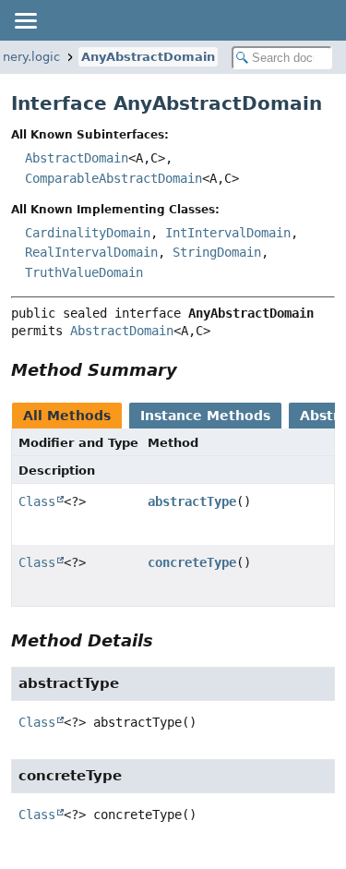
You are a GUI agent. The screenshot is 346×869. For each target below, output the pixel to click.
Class (36, 501)
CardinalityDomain (87, 232)
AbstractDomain (76, 158)
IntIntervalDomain (228, 232)
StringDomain (217, 252)
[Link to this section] (190, 370)
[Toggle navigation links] (25, 20)
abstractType (192, 501)
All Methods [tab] (67, 415)
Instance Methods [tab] (205, 415)
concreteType (192, 562)
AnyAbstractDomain (148, 57)
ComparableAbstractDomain (113, 178)
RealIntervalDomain (91, 252)
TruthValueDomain (84, 272)
